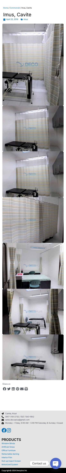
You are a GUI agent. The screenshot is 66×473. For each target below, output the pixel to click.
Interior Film (7, 457)
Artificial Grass (8, 447)
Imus (26, 19)
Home (5, 8)
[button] (4, 389)
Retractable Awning (10, 454)
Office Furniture (9, 450)
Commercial (15, 8)
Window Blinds (8, 443)
